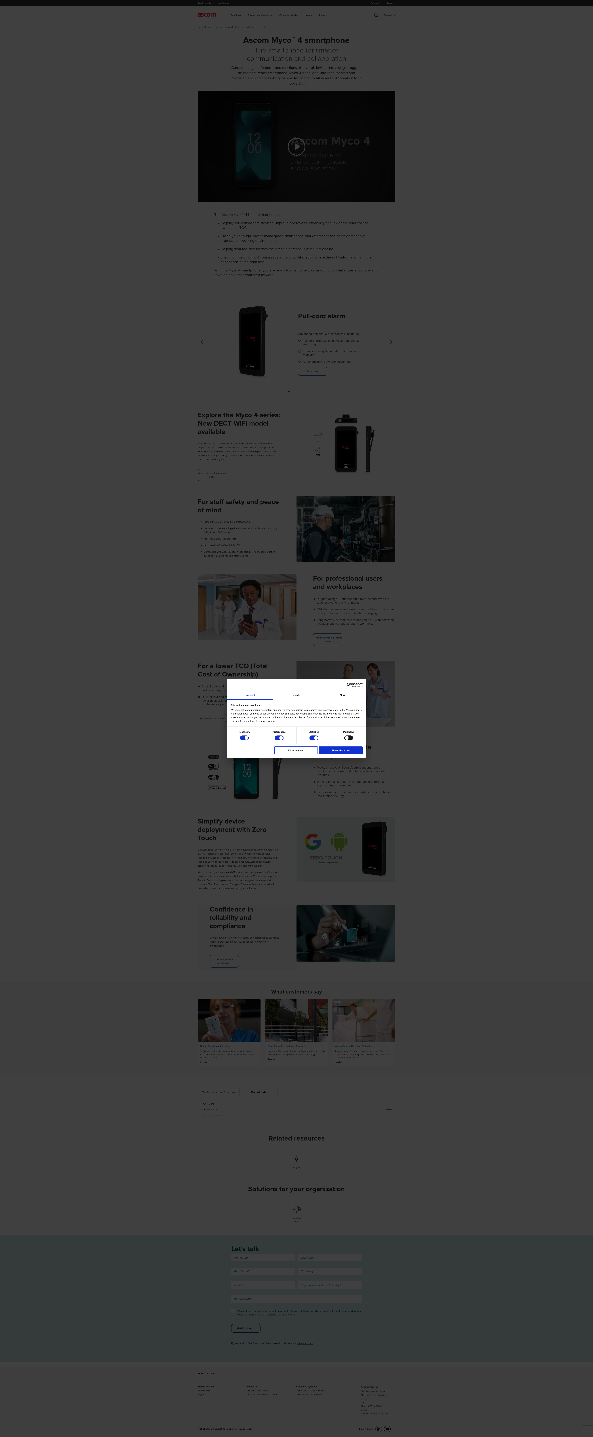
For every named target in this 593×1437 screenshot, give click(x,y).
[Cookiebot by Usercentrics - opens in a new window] (349, 685)
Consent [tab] (250, 695)
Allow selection (296, 750)
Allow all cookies (341, 750)
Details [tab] (296, 695)
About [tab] (342, 695)
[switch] (279, 737)
